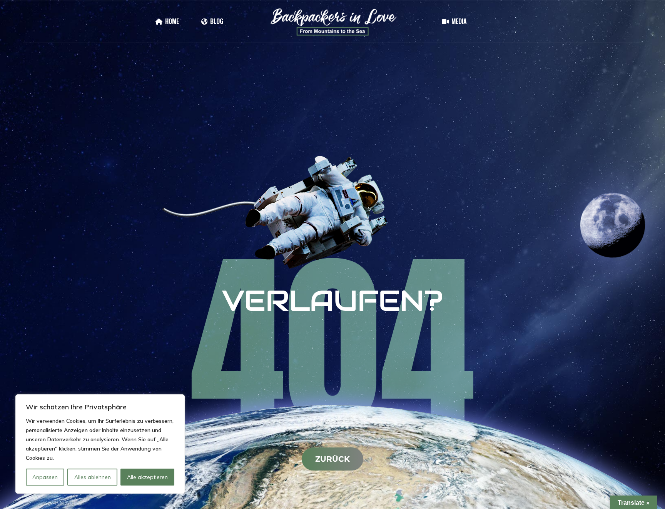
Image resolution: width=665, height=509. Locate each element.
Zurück (332, 459)
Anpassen (45, 477)
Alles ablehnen (92, 477)
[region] (100, 444)
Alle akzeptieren (147, 477)
